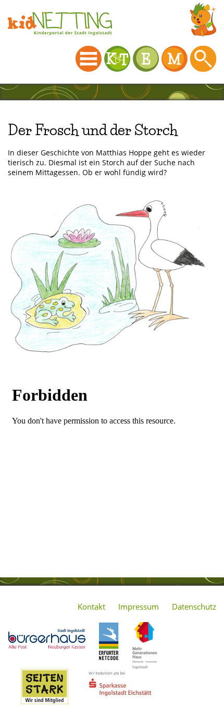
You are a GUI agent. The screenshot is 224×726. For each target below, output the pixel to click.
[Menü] (89, 59)
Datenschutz (194, 606)
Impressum (138, 606)
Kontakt (91, 606)
